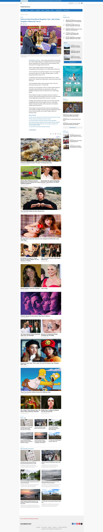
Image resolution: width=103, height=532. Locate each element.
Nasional (32, 10)
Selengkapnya (72, 62)
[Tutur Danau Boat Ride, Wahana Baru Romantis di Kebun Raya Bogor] (55, 422)
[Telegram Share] (58, 134)
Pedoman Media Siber (62, 527)
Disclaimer (55, 527)
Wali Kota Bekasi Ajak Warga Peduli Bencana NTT (76, 141)
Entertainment (66, 10)
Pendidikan (38, 10)
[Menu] (21, 3)
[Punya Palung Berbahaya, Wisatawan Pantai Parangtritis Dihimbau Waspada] (27, 435)
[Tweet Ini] (53, 134)
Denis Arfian (25, 23)
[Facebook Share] (51, 134)
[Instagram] (77, 524)
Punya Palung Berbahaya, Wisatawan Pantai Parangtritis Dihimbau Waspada (44, 122)
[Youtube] (79, 524)
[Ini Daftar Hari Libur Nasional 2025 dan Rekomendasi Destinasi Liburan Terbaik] (27, 422)
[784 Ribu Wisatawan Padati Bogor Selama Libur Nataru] (41, 422)
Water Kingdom (32, 129)
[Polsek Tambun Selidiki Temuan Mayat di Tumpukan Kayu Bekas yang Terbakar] (72, 107)
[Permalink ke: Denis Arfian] (21, 23)
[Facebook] (73, 524)
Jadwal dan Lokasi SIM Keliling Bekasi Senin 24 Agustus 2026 (75, 52)
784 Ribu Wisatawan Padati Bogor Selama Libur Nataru (40, 118)
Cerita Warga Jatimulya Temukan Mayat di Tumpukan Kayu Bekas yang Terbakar (71, 124)
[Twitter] (75, 524)
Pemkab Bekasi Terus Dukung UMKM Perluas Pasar (72, 120)
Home (22, 10)
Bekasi (26, 10)
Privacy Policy (44, 527)
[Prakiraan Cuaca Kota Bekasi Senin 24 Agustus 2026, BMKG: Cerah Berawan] (67, 47)
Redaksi (49, 527)
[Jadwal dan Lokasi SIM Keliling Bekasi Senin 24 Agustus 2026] (67, 52)
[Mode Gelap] (81, 3)
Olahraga (47, 10)
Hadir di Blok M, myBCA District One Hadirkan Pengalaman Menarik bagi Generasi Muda (73, 25)
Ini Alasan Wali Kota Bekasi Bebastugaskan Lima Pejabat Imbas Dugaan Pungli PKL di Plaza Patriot (76, 147)
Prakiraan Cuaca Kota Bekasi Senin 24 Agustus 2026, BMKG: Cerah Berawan (75, 46)
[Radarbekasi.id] (26, 523)
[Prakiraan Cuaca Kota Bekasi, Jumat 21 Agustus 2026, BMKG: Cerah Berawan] (67, 57)
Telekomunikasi (59, 10)
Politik (43, 10)
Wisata (22, 17)
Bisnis (52, 10)
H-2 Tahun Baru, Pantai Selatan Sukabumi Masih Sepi (39, 126)
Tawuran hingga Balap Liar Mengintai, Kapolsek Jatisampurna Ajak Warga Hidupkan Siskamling (73, 38)
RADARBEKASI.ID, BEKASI (34, 60)
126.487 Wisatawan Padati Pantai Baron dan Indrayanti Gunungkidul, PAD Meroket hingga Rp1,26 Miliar (43, 124)
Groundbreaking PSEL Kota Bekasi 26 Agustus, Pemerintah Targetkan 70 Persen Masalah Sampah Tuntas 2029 (76, 136)
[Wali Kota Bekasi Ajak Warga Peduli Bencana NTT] (66, 141)
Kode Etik (38, 527)
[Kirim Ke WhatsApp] (60, 134)
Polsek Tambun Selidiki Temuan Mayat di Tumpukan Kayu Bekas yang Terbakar (71, 115)
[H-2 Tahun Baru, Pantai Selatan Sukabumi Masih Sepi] (55, 435)
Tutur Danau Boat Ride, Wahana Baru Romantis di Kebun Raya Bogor (43, 120)
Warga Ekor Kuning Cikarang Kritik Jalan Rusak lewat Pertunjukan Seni (74, 30)
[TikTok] (81, 524)
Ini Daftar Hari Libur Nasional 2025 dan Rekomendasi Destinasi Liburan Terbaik (44, 117)
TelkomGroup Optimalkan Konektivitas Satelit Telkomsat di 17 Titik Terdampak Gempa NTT (73, 21)
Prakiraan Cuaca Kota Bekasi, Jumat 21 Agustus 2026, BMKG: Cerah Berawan (76, 57)
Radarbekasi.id (25, 7)
